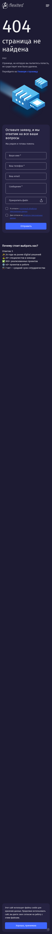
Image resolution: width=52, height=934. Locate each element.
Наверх (48, 929)
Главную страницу (27, 71)
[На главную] (13, 5)
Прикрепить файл (18, 200)
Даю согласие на (26, 216)
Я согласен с (23, 210)
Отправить (26, 226)
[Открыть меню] (47, 5)
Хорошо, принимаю (26, 925)
